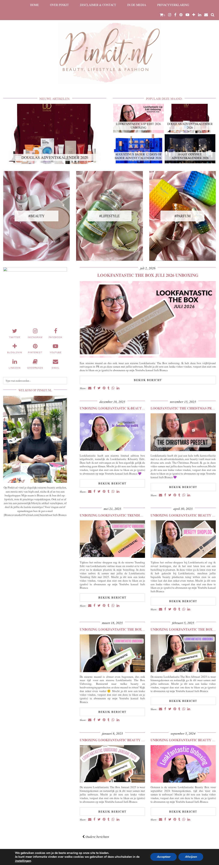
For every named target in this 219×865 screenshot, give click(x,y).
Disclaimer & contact (98, 5)
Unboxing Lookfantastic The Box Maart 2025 (121, 629)
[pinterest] (181, 15)
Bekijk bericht (148, 380)
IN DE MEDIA (136, 5)
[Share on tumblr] (109, 388)
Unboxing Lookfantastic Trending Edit (117, 515)
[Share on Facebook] (94, 388)
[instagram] (169, 15)
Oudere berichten (97, 836)
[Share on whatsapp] (113, 388)
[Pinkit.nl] (109, 44)
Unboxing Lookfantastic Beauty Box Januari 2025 (125, 740)
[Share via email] (89, 388)
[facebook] (175, 15)
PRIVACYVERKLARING (173, 5)
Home (34, 5)
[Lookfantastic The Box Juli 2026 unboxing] (148, 356)
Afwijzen (191, 857)
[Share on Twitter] (99, 388)
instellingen (23, 861)
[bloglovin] (193, 15)
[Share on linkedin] (117, 388)
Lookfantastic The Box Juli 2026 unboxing (147, 275)
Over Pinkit (59, 5)
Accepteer (163, 857)
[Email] (206, 15)
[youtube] (187, 15)
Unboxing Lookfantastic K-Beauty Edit (116, 408)
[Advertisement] (35, 551)
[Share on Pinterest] (104, 388)
